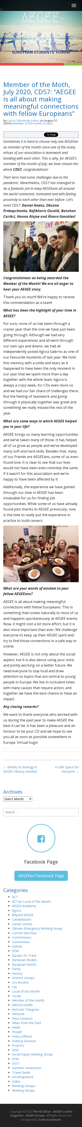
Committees (21, 942)
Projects (18, 1045)
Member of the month (27, 123)
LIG (14, 987)
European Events (24, 964)
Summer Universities (26, 1068)
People (48, 123)
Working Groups (23, 1086)
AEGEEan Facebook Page (41, 875)
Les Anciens (20, 982)
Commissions (21, 937)
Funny (16, 969)
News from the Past (26, 1023)
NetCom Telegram (25, 1009)
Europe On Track (24, 955)
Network (18, 1014)
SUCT (16, 1063)
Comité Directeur (24, 933)
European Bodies (24, 960)
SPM (15, 1059)
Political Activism (24, 1041)
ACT (15, 897)
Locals (16, 996)
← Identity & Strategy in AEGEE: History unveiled (20, 769)
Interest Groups (23, 978)
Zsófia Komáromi (49, 1120)
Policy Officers (22, 1036)
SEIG (15, 1050)
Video (16, 1081)
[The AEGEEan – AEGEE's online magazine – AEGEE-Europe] (41, 26)
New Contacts (22, 1018)
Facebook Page (41, 861)
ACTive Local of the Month (31, 901)
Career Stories (22, 924)
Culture (17, 946)
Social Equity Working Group (32, 1054)
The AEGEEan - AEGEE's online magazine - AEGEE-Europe (41, 1114)
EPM (15, 951)
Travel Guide (21, 1072)
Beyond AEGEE (22, 915)
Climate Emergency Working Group (37, 928)
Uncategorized (22, 1077)
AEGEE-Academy (24, 906)
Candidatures (21, 919)
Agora (16, 910)
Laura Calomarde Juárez (23, 120)
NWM (16, 1027)
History (17, 973)
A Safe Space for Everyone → (67, 769)
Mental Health (22, 1005)
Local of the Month (26, 991)
